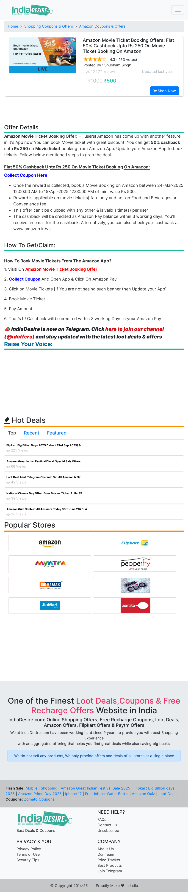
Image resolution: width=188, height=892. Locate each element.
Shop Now (166, 90)
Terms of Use (28, 854)
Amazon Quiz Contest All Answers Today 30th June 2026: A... (48, 509)
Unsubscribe (108, 830)
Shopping (49, 788)
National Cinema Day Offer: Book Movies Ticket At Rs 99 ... (46, 493)
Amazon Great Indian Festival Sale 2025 (95, 788)
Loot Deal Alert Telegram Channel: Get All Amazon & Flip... (45, 477)
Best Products (109, 865)
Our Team (105, 854)
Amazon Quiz (143, 793)
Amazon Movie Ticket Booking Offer (61, 269)
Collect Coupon (24, 279)
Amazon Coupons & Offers (102, 26)
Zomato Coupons (39, 799)
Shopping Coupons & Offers (48, 26)
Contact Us (107, 825)
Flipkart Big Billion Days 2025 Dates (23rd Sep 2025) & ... (45, 445)
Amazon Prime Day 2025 (40, 793)
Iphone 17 (73, 793)
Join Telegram (109, 871)
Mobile (31, 788)
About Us (105, 849)
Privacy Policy (29, 849)
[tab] (12, 434)
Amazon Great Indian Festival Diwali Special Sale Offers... (44, 461)
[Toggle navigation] (177, 9)
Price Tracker (108, 860)
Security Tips (28, 860)
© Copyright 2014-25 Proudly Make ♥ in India (94, 885)
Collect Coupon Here (25, 175)
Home (13, 26)
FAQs (101, 819)
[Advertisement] (94, 109)
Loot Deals (167, 793)
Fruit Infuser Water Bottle (106, 793)
